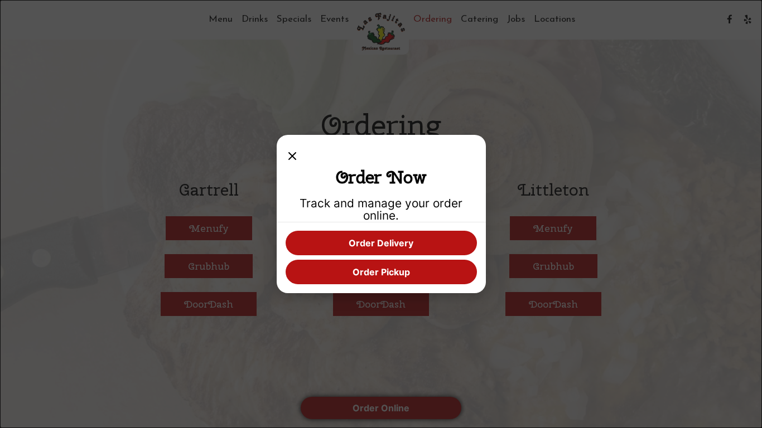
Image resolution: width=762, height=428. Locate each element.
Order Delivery (381, 243)
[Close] (292, 155)
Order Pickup (381, 272)
